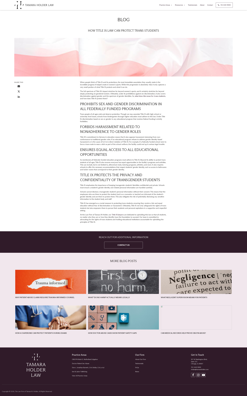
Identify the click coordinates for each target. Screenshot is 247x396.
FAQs (137, 367)
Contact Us (124, 245)
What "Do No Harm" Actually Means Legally (109, 297)
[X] (19, 92)
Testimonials (192, 5)
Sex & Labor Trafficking (79, 371)
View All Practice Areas (79, 376)
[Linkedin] (19, 98)
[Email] (19, 87)
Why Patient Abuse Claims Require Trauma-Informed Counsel (44, 297)
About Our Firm (140, 359)
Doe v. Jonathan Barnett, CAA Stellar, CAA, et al (88, 367)
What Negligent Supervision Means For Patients (184, 297)
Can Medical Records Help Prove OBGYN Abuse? (183, 333)
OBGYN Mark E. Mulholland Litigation (85, 359)
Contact (210, 5)
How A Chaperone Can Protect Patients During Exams (41, 333)
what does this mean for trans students (150, 96)
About (202, 5)
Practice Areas (164, 5)
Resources (179, 5)
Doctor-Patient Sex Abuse (80, 363)
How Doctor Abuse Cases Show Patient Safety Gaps (112, 333)
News (137, 371)
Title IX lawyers (118, 215)
